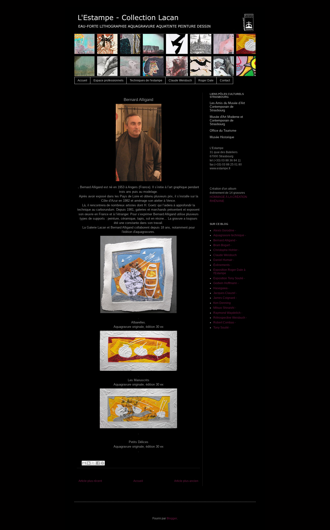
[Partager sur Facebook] (97, 463)
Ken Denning (222, 303)
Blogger (172, 518)
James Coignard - (225, 298)
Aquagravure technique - (229, 235)
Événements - (222, 265)
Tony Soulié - (221, 327)
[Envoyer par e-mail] (84, 463)
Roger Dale (206, 80)
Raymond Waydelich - (227, 313)
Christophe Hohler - (226, 250)
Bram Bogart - (222, 245)
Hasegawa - (221, 288)
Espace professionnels (108, 80)
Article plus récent (90, 481)
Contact (225, 80)
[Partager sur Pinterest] (102, 463)
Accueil (82, 80)
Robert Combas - (224, 322)
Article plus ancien (186, 481)
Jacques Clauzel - (225, 293)
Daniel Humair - (223, 260)
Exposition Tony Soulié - (229, 278)
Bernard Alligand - (225, 240)
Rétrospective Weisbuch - (230, 317)
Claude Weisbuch (180, 80)
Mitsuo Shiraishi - (224, 307)
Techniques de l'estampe (146, 80)
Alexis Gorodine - (224, 230)
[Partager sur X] (93, 463)
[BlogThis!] (88, 463)
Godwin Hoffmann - (226, 283)
